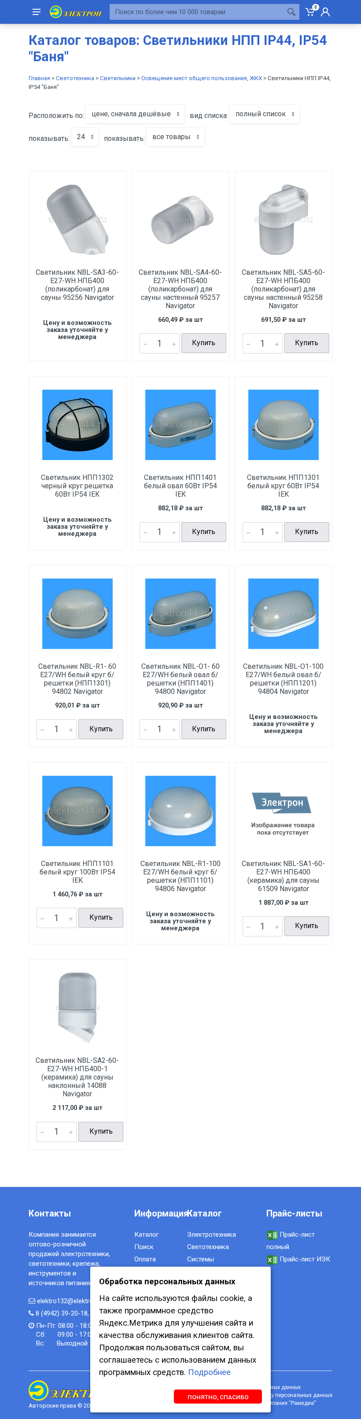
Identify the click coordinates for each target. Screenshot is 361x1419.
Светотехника (75, 78)
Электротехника (211, 1234)
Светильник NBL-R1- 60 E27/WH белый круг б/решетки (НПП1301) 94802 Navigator (77, 679)
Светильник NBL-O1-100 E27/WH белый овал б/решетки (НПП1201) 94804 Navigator (283, 679)
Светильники (118, 78)
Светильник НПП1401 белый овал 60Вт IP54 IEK (180, 485)
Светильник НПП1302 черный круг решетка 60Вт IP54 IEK (77, 485)
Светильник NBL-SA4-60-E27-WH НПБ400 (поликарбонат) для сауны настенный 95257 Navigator (180, 289)
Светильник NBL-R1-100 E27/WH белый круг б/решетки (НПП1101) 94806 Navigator (180, 876)
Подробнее (209, 1372)
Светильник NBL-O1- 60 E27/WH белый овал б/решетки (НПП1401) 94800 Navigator (180, 679)
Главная (39, 78)
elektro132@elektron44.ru (74, 1301)
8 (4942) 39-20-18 (62, 1313)
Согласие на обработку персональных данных (273, 1395)
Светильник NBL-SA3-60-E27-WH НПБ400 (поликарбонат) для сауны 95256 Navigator (77, 285)
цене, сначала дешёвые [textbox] (131, 114)
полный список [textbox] (261, 114)
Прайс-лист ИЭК (304, 1259)
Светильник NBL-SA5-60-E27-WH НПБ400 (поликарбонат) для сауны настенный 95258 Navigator (283, 289)
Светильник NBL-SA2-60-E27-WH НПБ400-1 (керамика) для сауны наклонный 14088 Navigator (77, 1077)
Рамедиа (302, 1403)
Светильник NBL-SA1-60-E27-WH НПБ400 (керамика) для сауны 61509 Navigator (283, 876)
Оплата (145, 1259)
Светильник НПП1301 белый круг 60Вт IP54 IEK (283, 485)
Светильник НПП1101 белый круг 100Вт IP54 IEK (77, 872)
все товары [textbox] (171, 137)
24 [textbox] (81, 137)
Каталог (146, 1234)
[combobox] (135, 114)
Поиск (144, 1247)
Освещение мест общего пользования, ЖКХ (201, 78)
